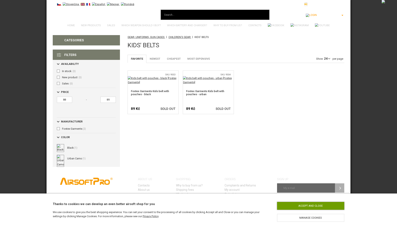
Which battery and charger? (187, 25)
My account (232, 189)
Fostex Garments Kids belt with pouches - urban (205, 93)
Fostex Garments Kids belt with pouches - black (150, 93)
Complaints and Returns (240, 185)
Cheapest (174, 58)
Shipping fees (185, 189)
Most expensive (198, 58)
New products (91, 25)
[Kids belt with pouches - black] (153, 78)
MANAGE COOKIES (310, 217)
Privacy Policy (150, 216)
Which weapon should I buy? (141, 25)
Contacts (255, 25)
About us (144, 189)
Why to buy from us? (227, 25)
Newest (155, 58)
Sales (111, 25)
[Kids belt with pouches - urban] (208, 78)
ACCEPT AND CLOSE (310, 205)
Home (71, 25)
